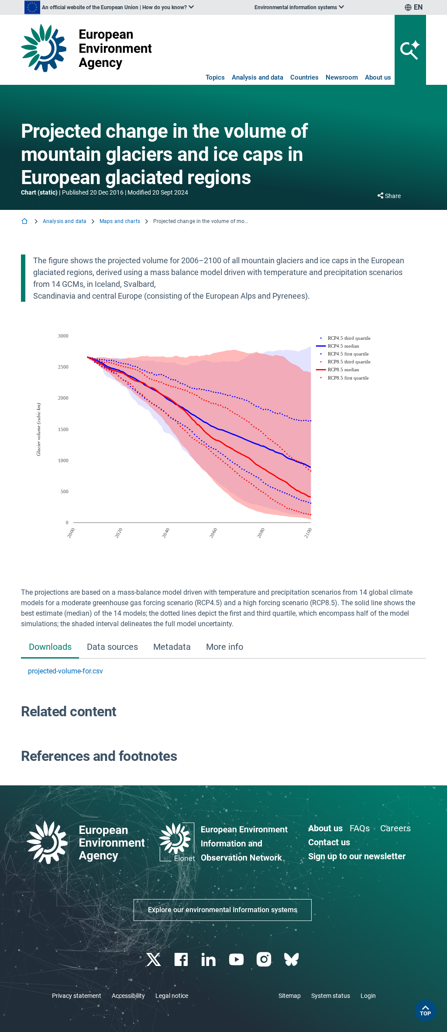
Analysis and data (257, 77)
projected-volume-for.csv (65, 671)
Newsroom (342, 77)
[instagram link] (265, 960)
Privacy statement (76, 995)
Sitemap (290, 995)
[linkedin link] (210, 960)
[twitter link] (154, 960)
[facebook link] (182, 960)
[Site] (86, 48)
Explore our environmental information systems (222, 910)
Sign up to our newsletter (357, 856)
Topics (215, 77)
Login (368, 995)
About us (378, 77)
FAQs (360, 828)
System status (330, 995)
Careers (395, 828)
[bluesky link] (292, 960)
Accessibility (128, 995)
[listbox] (109, 7)
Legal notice (171, 995)
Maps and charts (120, 221)
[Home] (25, 222)
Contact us (329, 842)
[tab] (50, 647)
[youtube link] (237, 960)
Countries (304, 77)
